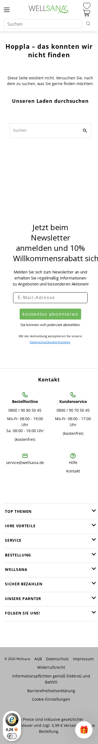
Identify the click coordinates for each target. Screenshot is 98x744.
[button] (84, 730)
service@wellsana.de (25, 462)
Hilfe (73, 462)
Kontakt (73, 471)
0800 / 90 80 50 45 (24, 410)
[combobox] (43, 24)
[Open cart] (86, 13)
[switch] (12, 736)
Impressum (83, 658)
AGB (38, 658)
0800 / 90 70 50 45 (73, 410)
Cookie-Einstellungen (51, 699)
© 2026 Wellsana (17, 658)
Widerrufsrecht (51, 667)
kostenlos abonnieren (50, 314)
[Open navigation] (7, 9)
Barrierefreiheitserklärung (51, 690)
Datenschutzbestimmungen (50, 342)
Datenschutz (57, 658)
